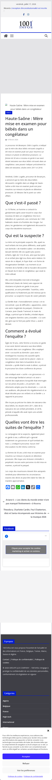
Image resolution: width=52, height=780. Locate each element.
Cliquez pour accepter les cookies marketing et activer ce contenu (26, 549)
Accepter (26, 756)
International (8, 722)
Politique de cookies (15, 776)
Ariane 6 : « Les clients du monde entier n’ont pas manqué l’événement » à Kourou (27, 501)
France (8, 113)
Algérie (6, 701)
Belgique (6, 706)
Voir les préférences (26, 770)
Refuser (26, 763)
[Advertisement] (26, 66)
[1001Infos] (6, 36)
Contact (6, 659)
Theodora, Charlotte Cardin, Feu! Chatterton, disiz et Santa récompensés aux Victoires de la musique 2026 (25, 513)
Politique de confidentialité (33, 776)
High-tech (7, 717)
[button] (48, 730)
